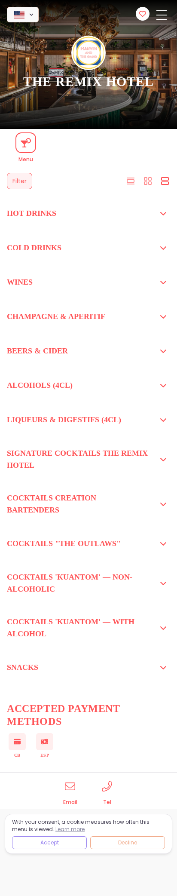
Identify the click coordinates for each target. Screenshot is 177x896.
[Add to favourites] (143, 14)
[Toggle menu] (161, 15)
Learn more (70, 829)
